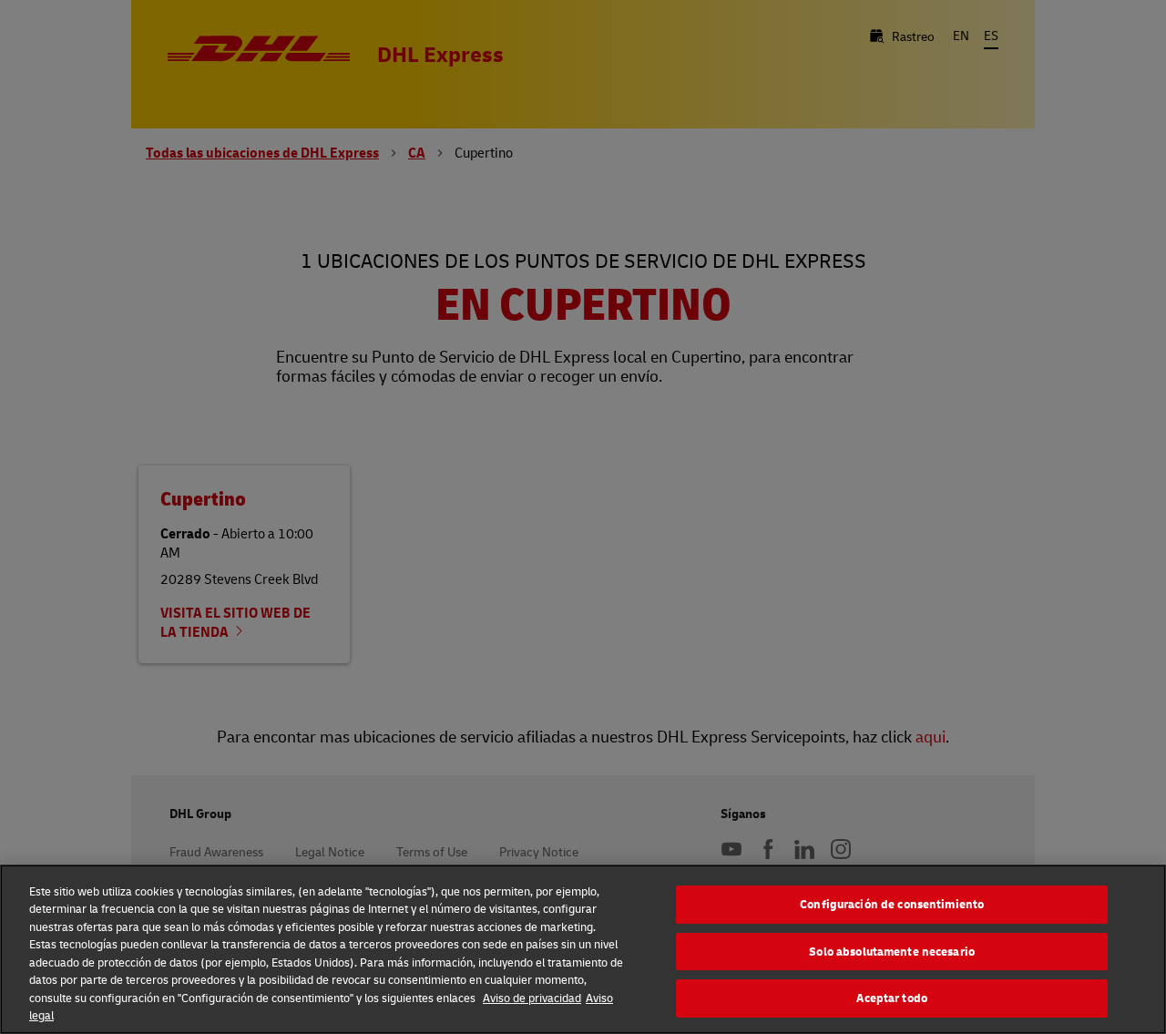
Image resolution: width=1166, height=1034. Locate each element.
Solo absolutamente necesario (892, 951)
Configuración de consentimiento (892, 904)
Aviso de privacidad (532, 997)
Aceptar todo (891, 997)
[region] (583, 949)
